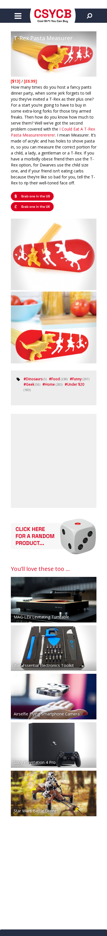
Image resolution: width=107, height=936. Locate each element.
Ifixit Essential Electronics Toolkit (44, 665)
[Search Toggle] (89, 16)
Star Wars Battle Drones (36, 810)
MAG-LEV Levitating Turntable (41, 617)
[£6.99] (30, 81)
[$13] (16, 81)
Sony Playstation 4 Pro (35, 762)
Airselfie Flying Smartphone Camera (47, 714)
